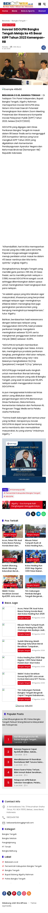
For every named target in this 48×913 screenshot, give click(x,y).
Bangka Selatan (9, 838)
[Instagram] (24, 893)
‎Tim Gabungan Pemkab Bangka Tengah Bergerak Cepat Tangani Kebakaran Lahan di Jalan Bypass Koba (35, 594)
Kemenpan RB (18, 489)
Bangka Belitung (9, 851)
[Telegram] (38, 514)
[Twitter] (33, 514)
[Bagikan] (43, 47)
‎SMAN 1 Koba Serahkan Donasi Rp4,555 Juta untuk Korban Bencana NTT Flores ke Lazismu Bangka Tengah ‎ (12, 594)
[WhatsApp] (43, 514)
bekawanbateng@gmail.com (20, 822)
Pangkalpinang (9, 842)
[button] (44, 4)
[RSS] (29, 893)
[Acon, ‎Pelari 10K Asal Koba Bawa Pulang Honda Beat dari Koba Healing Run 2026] (12, 531)
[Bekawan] (18, 4)
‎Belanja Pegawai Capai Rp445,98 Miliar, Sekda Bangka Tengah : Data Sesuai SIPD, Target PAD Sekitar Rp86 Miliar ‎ (28, 750)
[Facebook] (28, 514)
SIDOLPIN (9, 496)
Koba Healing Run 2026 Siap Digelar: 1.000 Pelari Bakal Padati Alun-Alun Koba (33, 568)
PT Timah (6, 846)
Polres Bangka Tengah (15, 878)
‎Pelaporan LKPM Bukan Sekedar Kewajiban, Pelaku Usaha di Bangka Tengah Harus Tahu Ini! (27, 781)
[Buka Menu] (39, 4)
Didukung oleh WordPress (14, 903)
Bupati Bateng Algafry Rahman (19, 874)
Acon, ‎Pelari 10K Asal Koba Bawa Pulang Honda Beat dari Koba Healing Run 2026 (12, 543)
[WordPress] (19, 893)
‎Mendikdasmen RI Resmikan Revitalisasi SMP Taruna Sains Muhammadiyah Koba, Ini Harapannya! (28, 760)
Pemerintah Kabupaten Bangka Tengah (23, 493)
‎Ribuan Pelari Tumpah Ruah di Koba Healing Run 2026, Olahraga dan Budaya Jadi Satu (35, 543)
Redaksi (5, 47)
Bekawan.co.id (11, 862)
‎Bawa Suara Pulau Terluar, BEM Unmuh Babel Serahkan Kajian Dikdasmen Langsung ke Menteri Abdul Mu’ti (27, 771)
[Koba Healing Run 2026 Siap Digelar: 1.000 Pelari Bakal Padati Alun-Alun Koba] (35, 556)
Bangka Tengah (9, 25)
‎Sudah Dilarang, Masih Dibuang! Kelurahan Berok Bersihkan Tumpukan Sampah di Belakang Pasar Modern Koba (12, 568)
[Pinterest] (14, 893)
